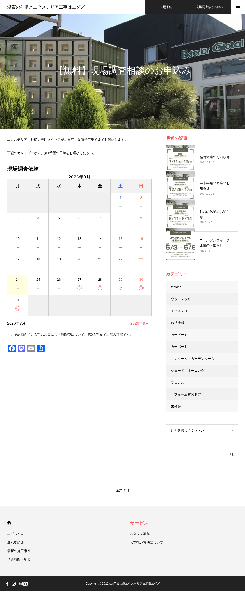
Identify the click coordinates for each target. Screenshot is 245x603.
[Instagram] (13, 583)
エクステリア (181, 311)
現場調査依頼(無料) (209, 7)
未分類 (176, 406)
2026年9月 (139, 323)
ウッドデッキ (181, 299)
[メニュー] (238, 7)
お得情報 (177, 323)
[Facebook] (7, 583)
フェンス (177, 382)
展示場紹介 (15, 542)
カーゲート (179, 335)
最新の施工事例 (19, 551)
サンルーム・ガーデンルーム (192, 359)
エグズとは (15, 534)
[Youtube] (23, 583)
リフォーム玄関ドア (186, 394)
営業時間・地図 (19, 559)
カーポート (179, 347)
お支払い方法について (146, 542)
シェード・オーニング (187, 370)
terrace (176, 287)
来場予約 (166, 7)
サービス (139, 523)
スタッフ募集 (140, 534)
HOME (9, 523)
